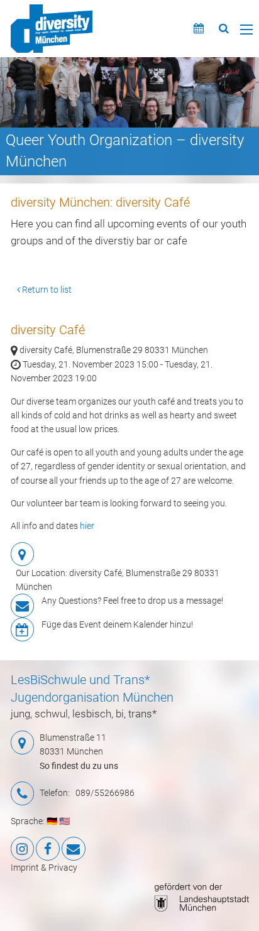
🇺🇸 (64, 821)
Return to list (46, 290)
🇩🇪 (52, 821)
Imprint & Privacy (44, 868)
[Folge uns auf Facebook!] (48, 849)
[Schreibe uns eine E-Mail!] (73, 849)
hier (87, 526)
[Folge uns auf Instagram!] (23, 849)
